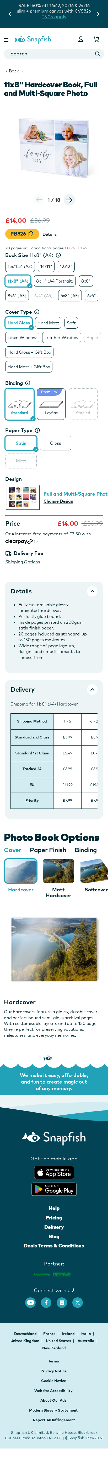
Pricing (54, 1217)
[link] (19, 404)
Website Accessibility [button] (53, 1390)
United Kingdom (25, 1340)
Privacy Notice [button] (54, 1371)
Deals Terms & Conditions (54, 1245)
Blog (54, 1236)
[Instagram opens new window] (64, 1300)
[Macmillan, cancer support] (51, 1273)
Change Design (58, 501)
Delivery (54, 1227)
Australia (86, 1340)
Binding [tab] (86, 850)
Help (54, 1208)
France (49, 1333)
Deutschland (25, 1333)
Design (13, 479)
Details (49, 234)
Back (12, 70)
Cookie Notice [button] (53, 1380)
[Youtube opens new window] (33, 1300)
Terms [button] (53, 1361)
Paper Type (19, 430)
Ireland (68, 1333)
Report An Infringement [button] (54, 1420)
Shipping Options (22, 561)
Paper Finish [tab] (48, 850)
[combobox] (54, 54)
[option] (20, 266)
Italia (86, 1333)
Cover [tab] (12, 850)
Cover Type (18, 312)
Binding (14, 383)
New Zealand (54, 1348)
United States (59, 1340)
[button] (6, 39)
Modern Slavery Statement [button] (53, 1410)
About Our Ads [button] (53, 1400)
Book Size (29, 255)
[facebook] (49, 1300)
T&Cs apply (54, 16)
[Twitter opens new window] (80, 1300)
